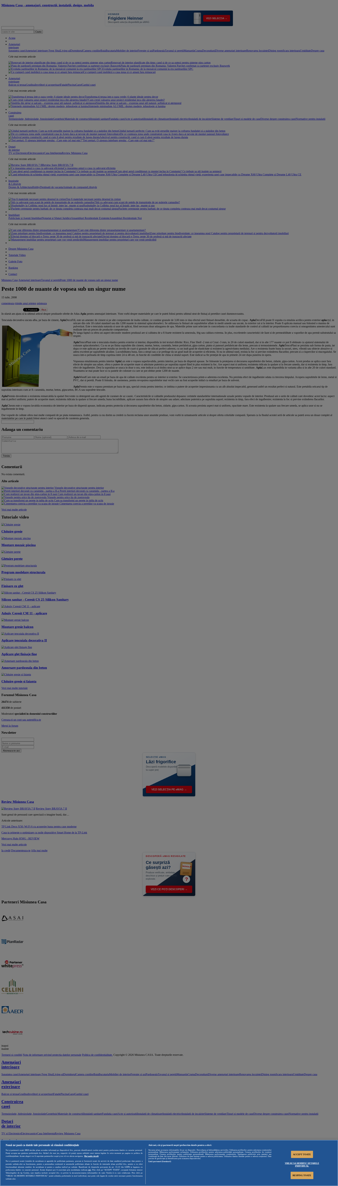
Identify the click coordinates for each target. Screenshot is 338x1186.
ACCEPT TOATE (302, 1154)
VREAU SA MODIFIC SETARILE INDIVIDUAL (302, 1164)
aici (89, 1170)
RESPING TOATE (302, 1175)
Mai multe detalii (91, 1156)
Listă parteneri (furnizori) (159, 1161)
